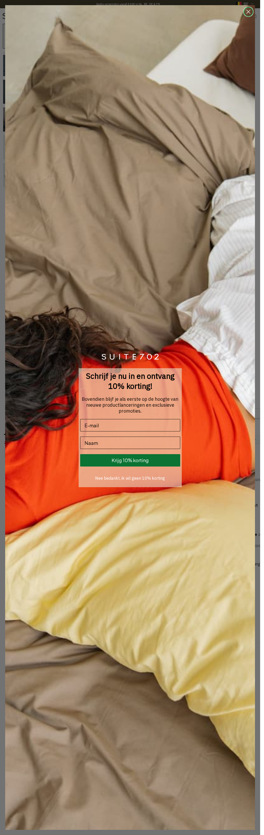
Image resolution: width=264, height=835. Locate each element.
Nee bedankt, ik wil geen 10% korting (130, 478)
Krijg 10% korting (130, 460)
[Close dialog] (248, 11)
